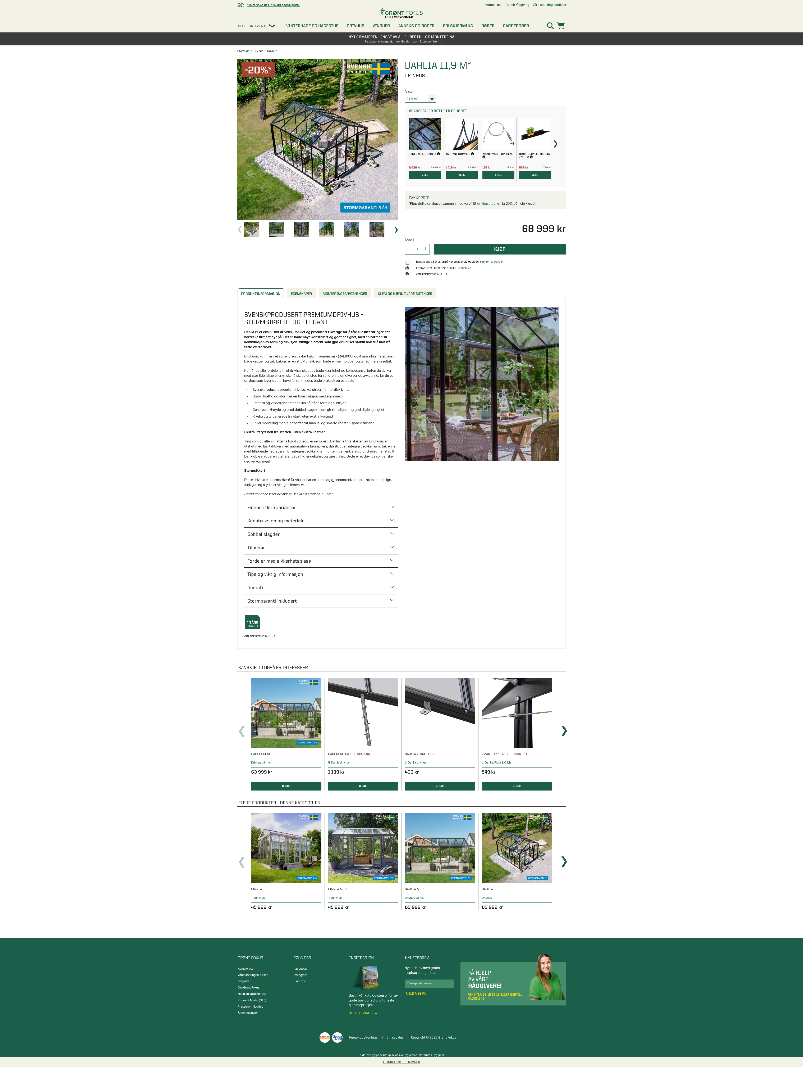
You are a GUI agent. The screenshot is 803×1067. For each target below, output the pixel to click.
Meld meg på (416, 993)
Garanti (255, 587)
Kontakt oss (245, 968)
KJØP (500, 249)
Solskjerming (458, 25)
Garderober (516, 25)
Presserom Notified (250, 1006)
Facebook (300, 968)
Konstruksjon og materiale (275, 520)
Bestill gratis (361, 1013)
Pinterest (300, 981)
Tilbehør (256, 547)
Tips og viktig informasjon (275, 574)
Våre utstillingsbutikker (253, 975)
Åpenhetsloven (248, 1013)
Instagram (300, 975)
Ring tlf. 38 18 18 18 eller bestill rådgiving (495, 996)
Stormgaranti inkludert (272, 600)
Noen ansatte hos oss (252, 993)
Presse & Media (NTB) (252, 1000)
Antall (409, 240)
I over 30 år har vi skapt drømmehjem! (273, 5)
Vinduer (381, 25)
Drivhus (355, 25)
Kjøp (286, 786)
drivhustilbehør (488, 203)
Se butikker (464, 268)
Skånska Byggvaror (404, 1055)
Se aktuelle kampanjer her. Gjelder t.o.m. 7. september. (401, 41)
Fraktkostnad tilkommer (401, 1062)
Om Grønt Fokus (248, 987)
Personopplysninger (364, 1037)
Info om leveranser (491, 262)
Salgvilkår (244, 981)
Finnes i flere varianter (271, 507)
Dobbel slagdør (263, 534)
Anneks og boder (416, 25)
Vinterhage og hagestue (312, 25)
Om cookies (395, 1037)
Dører (488, 25)
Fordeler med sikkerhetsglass (279, 560)
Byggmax (438, 1055)
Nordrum (424, 1055)
